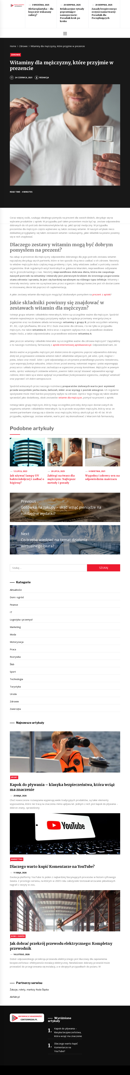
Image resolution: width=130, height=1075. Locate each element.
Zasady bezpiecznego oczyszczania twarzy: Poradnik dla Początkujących (104, 13)
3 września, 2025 (40, 4)
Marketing (15, 627)
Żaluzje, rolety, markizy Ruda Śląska (29, 989)
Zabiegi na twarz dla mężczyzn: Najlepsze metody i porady (61, 479)
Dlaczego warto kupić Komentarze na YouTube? (52, 866)
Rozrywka (15, 656)
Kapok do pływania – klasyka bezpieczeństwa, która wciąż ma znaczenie (68, 1032)
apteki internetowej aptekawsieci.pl (72, 344)
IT (11, 612)
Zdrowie (15, 54)
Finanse (14, 604)
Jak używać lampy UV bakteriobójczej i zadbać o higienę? (27, 479)
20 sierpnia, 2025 (72, 4)
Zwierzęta (15, 708)
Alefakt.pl (15, 996)
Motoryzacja (16, 641)
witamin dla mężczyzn (70, 397)
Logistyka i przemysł (21, 619)
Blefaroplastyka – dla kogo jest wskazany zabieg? (40, 11)
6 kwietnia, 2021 (97, 471)
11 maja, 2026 (20, 872)
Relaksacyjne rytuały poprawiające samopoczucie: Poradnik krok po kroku (72, 15)
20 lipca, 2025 (58, 471)
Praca (13, 649)
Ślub (12, 664)
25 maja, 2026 (20, 795)
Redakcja (44, 77)
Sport (13, 671)
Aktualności (16, 589)
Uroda (13, 694)
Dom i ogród (17, 597)
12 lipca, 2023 (20, 471)
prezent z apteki (101, 294)
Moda (13, 634)
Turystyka (15, 686)
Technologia (16, 679)
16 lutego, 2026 (21, 954)
